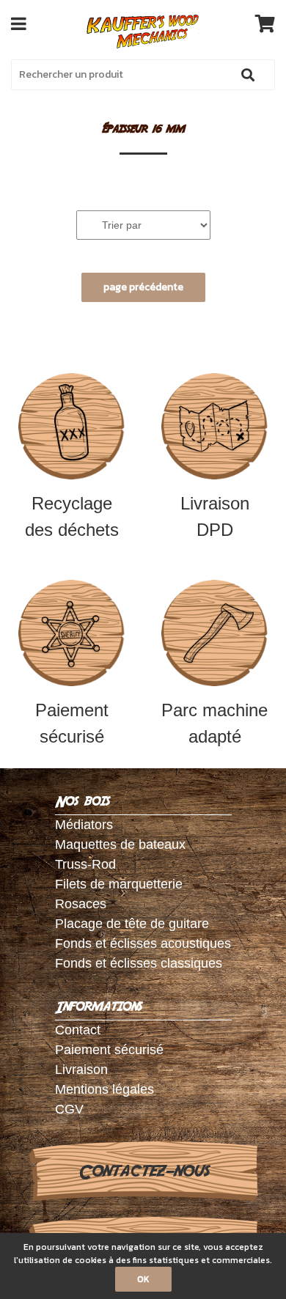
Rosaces (80, 904)
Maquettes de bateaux (120, 844)
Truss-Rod (85, 864)
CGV (69, 1109)
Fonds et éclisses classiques (138, 963)
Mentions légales (104, 1089)
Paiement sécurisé (72, 723)
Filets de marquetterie (119, 884)
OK (143, 1279)
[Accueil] (143, 31)
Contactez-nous (143, 1171)
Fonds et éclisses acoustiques (143, 943)
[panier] (265, 23)
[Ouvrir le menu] (18, 23)
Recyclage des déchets (72, 516)
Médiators (84, 824)
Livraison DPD (214, 516)
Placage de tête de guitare (132, 923)
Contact (77, 1030)
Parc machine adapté (214, 723)
